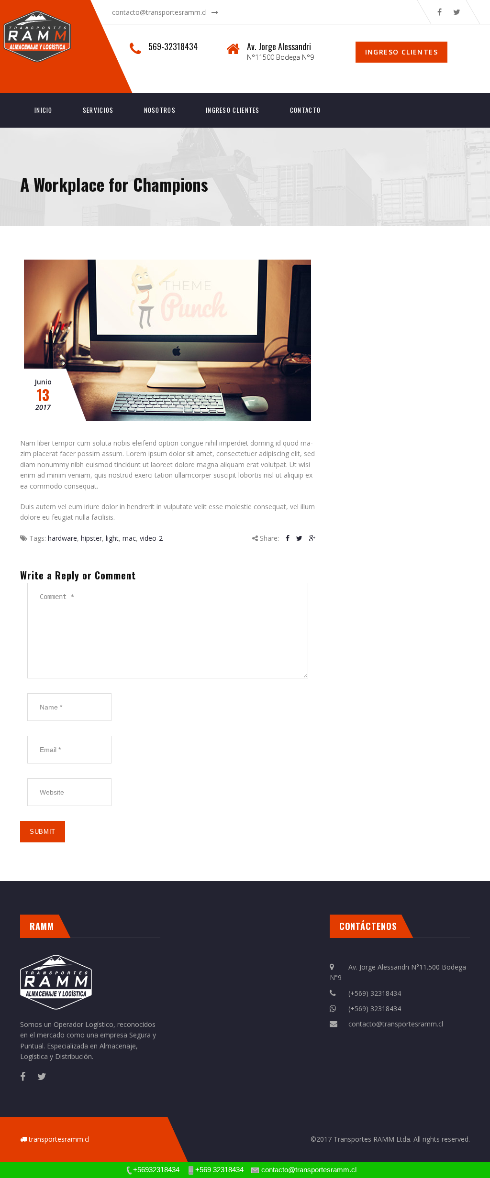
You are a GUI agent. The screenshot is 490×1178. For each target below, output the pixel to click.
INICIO (43, 110)
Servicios (98, 110)
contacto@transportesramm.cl (159, 12)
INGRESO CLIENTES (233, 110)
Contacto (305, 110)
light (112, 538)
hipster (91, 538)
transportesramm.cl (59, 1139)
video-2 (151, 538)
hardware (62, 538)
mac (129, 538)
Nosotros (160, 110)
